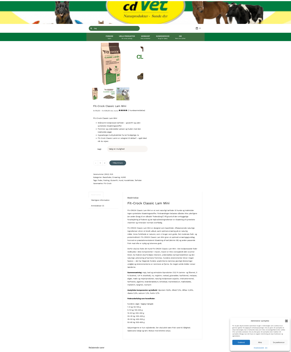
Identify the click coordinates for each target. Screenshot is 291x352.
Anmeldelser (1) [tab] (97, 206)
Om (266, 347)
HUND (123, 177)
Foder (100, 180)
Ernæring (116, 177)
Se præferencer (279, 342)
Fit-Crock (108, 183)
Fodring (106, 180)
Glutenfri (114, 180)
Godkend (241, 342)
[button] (286, 321)
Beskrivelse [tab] (96, 195)
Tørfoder (138, 180)
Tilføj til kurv (118, 163)
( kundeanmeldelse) (136, 110)
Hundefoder (129, 180)
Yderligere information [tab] (100, 200)
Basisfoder (107, 177)
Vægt (99, 149)
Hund (121, 180)
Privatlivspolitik (259, 347)
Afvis (260, 342)
